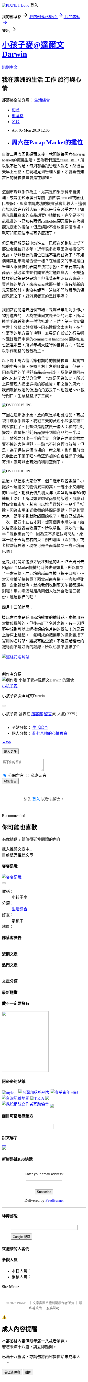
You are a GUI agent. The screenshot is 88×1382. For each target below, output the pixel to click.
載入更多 (10, 751)
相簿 (16, 110)
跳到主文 (10, 67)
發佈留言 (10, 781)
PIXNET (22, 1303)
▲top (6, 742)
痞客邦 (37, 714)
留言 (48, 714)
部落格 (17, 116)
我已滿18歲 (12, 1372)
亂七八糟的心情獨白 (49, 733)
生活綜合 (42, 100)
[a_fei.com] (9, 1092)
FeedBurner (54, 1200)
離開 (28, 1372)
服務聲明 (52, 1308)
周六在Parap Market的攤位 (47, 142)
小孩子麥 (10, 686)
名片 (16, 122)
